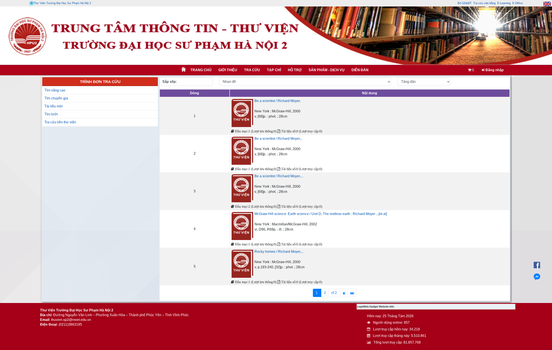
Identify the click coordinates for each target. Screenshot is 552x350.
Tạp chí (274, 70)
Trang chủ (201, 70)
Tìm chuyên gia (56, 98)
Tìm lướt (51, 114)
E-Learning (504, 3)
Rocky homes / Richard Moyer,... (279, 251)
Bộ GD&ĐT (465, 3)
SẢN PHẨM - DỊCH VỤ (326, 70)
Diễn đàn (360, 70)
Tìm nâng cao (54, 90)
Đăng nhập (494, 70)
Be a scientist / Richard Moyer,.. (278, 138)
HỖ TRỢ (295, 70)
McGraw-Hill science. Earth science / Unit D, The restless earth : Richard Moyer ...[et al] (320, 214)
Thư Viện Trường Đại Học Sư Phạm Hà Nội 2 (62, 3)
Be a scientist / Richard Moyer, (277, 101)
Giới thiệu (227, 70)
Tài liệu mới (53, 106)
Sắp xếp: (169, 81)
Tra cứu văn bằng (484, 3)
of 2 (334, 293)
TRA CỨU (252, 70)
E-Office (517, 3)
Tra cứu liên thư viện (60, 122)
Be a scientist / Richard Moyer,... (278, 176)
